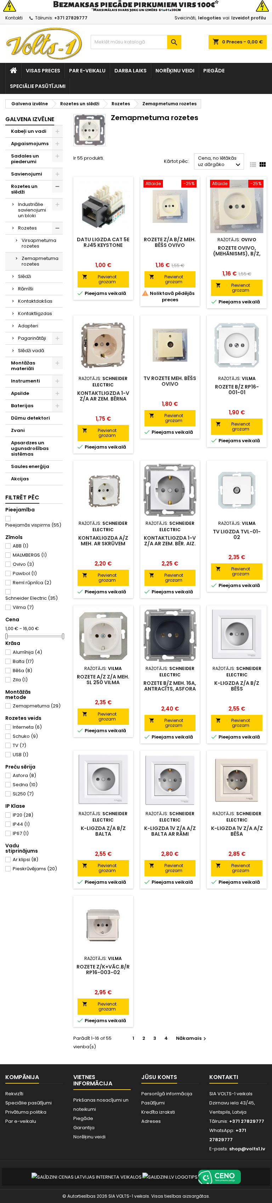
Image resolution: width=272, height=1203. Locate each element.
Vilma (23, 607)
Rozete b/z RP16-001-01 (237, 389)
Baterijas (22, 405)
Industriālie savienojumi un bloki (32, 210)
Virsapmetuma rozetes (39, 243)
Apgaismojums (30, 143)
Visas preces (43, 70)
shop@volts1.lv (247, 1148)
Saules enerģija (30, 466)
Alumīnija (27, 652)
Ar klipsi (25, 859)
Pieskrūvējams (35, 868)
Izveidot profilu (248, 18)
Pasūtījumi (153, 1103)
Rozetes (27, 228)
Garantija (84, 1127)
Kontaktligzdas (35, 313)
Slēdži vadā (31, 350)
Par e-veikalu (87, 70)
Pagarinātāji (32, 338)
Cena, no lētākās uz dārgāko (220, 162)
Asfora (24, 775)
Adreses (151, 1121)
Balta (23, 661)
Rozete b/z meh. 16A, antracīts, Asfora (169, 686)
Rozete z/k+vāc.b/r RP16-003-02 (103, 969)
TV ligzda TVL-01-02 (237, 534)
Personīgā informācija (166, 1093)
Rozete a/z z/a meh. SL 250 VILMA (103, 679)
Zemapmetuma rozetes (40, 261)
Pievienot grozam (99, 279)
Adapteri (28, 325)
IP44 (21, 824)
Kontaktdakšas (35, 301)
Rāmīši (25, 288)
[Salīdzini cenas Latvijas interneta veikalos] (87, 1176)
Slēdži (24, 276)
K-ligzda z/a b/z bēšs (236, 686)
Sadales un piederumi (25, 159)
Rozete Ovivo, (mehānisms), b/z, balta (237, 253)
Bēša (22, 670)
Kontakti (14, 18)
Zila (20, 679)
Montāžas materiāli (23, 366)
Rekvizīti (14, 1093)
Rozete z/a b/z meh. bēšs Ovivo (170, 242)
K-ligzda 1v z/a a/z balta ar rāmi (170, 831)
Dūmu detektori (30, 418)
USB (20, 754)
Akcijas (20, 478)
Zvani (18, 430)
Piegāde (214, 70)
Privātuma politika (25, 1112)
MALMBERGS (30, 555)
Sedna (25, 784)
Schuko (25, 736)
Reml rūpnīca (32, 582)
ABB (20, 546)
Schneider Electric (31, 598)
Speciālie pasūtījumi (38, 86)
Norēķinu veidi (174, 70)
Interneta (27, 727)
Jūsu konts (159, 1077)
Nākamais (192, 1038)
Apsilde (20, 393)
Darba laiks (130, 70)
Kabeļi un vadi (28, 131)
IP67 (21, 833)
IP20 (23, 815)
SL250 (23, 793)
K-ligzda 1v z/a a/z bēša (237, 831)
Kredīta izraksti (158, 1112)
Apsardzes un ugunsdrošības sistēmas (30, 448)
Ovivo (23, 564)
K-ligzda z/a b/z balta (103, 831)
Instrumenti (25, 381)
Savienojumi (26, 174)
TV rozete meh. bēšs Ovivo (169, 381)
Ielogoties (209, 18)
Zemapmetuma (37, 706)
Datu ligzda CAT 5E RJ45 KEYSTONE (103, 242)
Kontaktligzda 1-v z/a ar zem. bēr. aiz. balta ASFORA (170, 543)
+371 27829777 (70, 18)
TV (19, 745)
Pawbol (25, 573)
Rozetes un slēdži (24, 189)
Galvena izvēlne (29, 119)
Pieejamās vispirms (33, 525)
